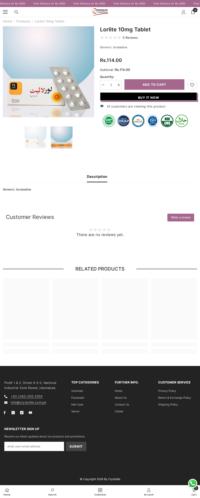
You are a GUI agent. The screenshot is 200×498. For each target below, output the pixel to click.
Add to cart (154, 84)
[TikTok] (22, 412)
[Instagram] (13, 412)
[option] (48, 71)
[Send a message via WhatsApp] (192, 483)
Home (7, 21)
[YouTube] (30, 412)
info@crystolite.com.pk (28, 402)
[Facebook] (4, 412)
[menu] (5, 12)
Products (23, 21)
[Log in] (183, 12)
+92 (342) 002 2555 (27, 396)
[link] (26, 344)
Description (97, 177)
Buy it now (148, 98)
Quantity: (107, 77)
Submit (76, 446)
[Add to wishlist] (192, 85)
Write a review (181, 217)
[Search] (16, 12)
